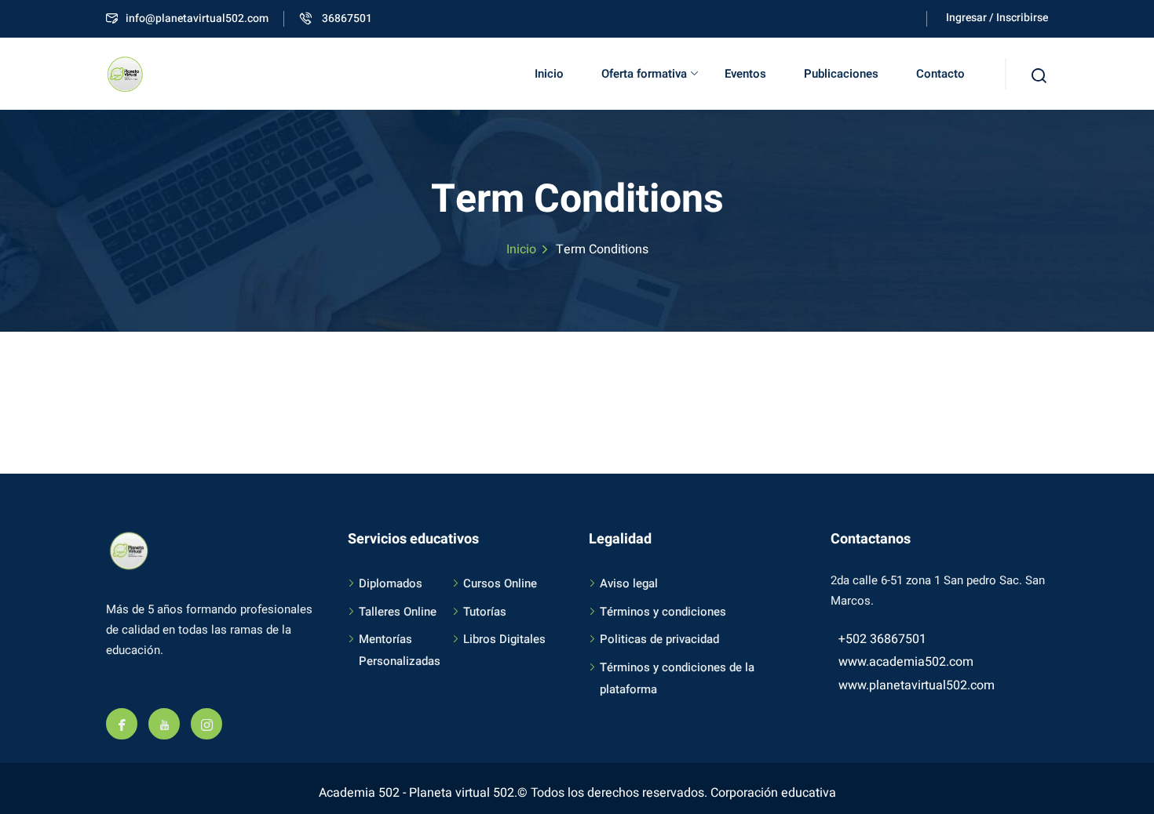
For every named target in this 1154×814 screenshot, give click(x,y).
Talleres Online (397, 611)
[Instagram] (206, 724)
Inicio (549, 73)
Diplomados (390, 583)
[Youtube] (164, 724)
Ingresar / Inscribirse (997, 17)
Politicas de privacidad (659, 639)
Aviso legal (629, 583)
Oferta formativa (644, 73)
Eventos (745, 73)
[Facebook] (121, 724)
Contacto (940, 73)
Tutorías (484, 611)
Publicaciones (841, 73)
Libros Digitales (504, 639)
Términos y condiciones (663, 611)
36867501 (346, 18)
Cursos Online (500, 583)
